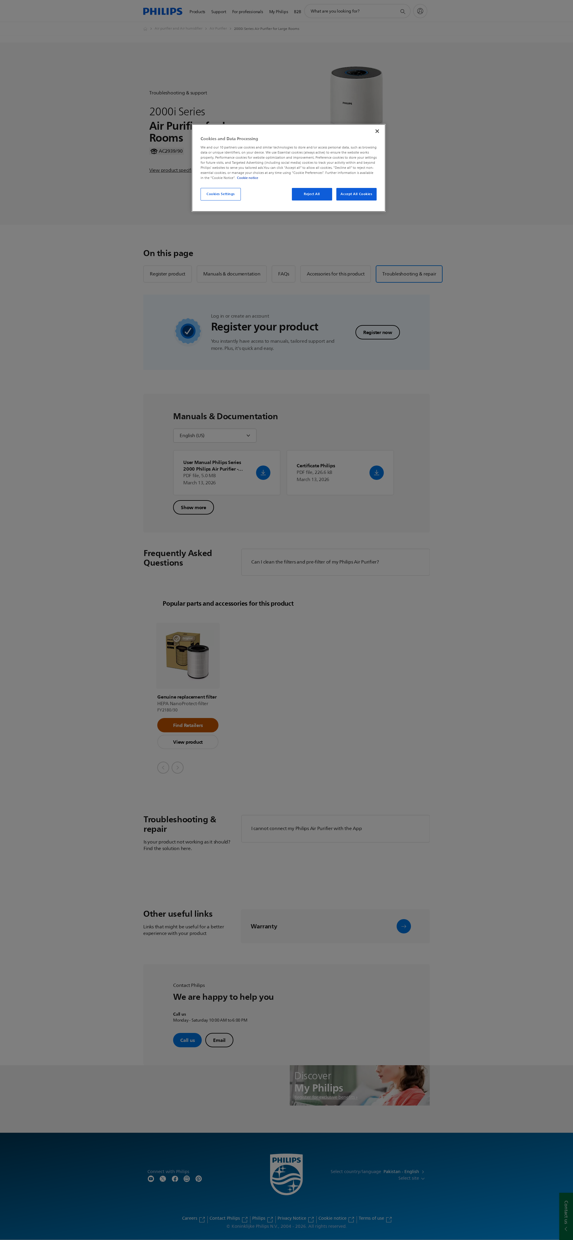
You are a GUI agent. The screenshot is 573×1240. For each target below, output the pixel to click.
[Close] (377, 131)
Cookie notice (247, 178)
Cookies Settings (221, 194)
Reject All (312, 194)
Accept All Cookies (356, 194)
